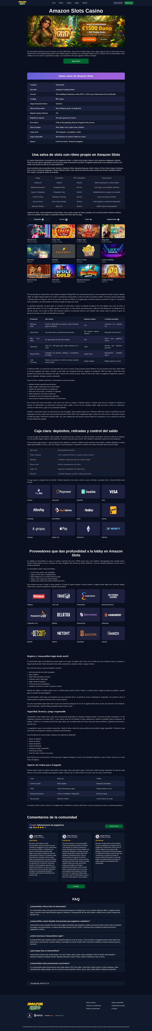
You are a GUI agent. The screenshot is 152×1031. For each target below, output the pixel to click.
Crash (87, 219)
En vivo (62, 219)
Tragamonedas (112, 219)
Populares (37, 219)
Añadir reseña (114, 826)
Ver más (76, 886)
